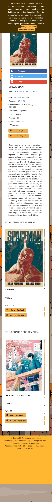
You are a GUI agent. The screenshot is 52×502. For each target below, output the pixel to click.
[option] (24, 273)
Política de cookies (26, 29)
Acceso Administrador (13, 445)
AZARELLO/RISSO (22, 91)
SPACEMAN (9, 289)
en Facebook (20, 71)
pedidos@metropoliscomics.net (16, 440)
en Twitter (19, 76)
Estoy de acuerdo (28, 26)
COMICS (21, 101)
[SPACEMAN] (28, 45)
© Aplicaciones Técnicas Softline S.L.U (32, 447)
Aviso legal (15, 438)
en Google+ (19, 81)
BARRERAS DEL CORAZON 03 (17, 395)
